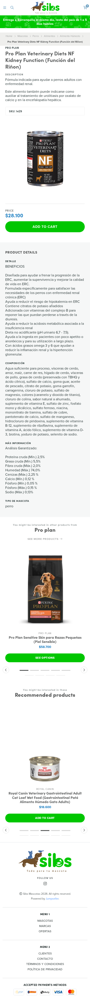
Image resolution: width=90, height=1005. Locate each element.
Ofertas (45, 931)
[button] (24, 670)
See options (45, 658)
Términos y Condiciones (45, 964)
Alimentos (49, 36)
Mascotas (22, 36)
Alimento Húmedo (70, 36)
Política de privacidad (45, 969)
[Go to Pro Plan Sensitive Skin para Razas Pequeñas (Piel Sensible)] (45, 589)
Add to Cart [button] (45, 818)
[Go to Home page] (45, 8)
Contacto (45, 958)
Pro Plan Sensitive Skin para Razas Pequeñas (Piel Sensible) (45, 639)
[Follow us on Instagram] (45, 884)
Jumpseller (52, 898)
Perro (36, 36)
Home (9, 36)
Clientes (45, 953)
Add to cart (45, 226)
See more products (43, 539)
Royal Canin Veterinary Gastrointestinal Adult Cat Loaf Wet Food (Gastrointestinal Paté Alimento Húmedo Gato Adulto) (45, 797)
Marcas (45, 926)
